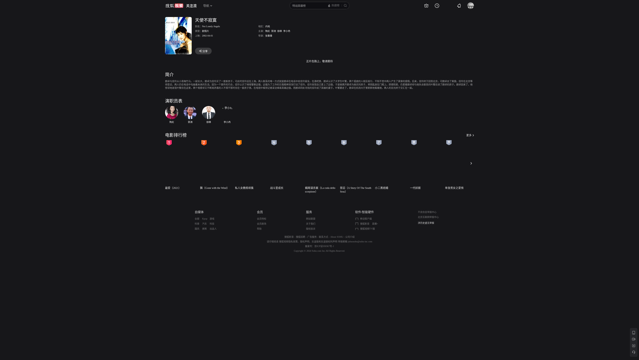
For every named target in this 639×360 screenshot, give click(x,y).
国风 (197, 229)
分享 (205, 51)
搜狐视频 (174, 6)
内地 (267, 26)
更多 (469, 135)
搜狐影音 (364, 223)
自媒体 (199, 212)
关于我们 (310, 223)
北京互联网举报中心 (428, 217)
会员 (260, 212)
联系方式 (323, 237)
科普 (197, 223)
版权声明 (304, 241)
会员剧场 (261, 223)
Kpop (204, 219)
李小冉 (286, 31)
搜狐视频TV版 (367, 229)
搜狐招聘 (300, 237)
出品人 (213, 229)
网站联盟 (310, 219)
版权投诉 (310, 229)
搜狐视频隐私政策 (288, 241)
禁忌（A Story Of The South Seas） (355, 189)
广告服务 (312, 237)
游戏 (212, 219)
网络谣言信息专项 (427, 223)
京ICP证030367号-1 (324, 246)
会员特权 (261, 219)
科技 (212, 223)
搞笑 (204, 229)
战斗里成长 (276, 187)
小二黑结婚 (381, 187)
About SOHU (336, 237)
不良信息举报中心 (427, 212)
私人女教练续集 (244, 187)
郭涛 (273, 31)
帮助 (259, 229)
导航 (206, 5)
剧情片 (205, 31)
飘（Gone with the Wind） (214, 187)
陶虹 (267, 31)
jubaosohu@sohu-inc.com (360, 241)
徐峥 (279, 31)
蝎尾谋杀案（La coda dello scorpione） (320, 189)
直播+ (375, 223)
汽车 (204, 223)
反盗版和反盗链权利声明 (324, 241)
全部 (197, 219)
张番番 (268, 35)
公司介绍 (350, 237)
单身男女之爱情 (454, 187)
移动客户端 (366, 219)
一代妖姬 (415, 187)
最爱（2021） (173, 187)
